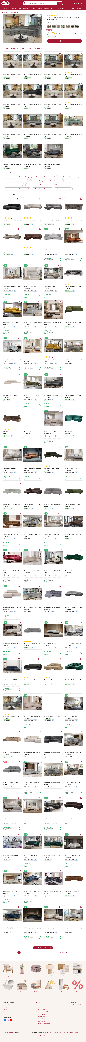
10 (49, 952)
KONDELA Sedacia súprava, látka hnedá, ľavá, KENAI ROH (41, 250)
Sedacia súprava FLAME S (31, 571)
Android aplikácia (78, 1004)
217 (19, 199)
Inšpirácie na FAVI (43, 1011)
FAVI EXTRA (41, 1019)
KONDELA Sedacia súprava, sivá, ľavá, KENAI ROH (59, 220)
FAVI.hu (61, 1032)
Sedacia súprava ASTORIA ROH (53, 534)
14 (81, 83)
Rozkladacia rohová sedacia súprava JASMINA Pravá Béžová (41, 752)
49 (40, 834)
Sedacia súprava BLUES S (31, 782)
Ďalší (54, 952)
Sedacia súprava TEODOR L (11, 322)
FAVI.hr (66, 1032)
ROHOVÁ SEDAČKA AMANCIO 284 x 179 (35, 819)
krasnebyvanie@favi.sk (12, 1004)
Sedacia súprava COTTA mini (52, 359)
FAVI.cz (46, 1032)
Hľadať (60, 3)
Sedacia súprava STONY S (11, 680)
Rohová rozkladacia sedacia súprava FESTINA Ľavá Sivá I (40, 643)
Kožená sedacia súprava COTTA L (33, 928)
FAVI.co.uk (32, 1035)
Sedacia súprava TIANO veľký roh (74, 643)
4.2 (57, 33)
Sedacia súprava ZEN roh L (11, 534)
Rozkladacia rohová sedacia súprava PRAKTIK (16, 220)
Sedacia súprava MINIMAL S (11, 643)
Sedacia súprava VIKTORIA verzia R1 (13, 286)
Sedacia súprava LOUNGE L (73, 250)
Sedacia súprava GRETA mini (52, 250)
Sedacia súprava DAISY (30, 855)
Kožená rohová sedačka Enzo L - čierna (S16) (57, 891)
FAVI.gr (44, 1035)
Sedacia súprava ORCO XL (52, 819)
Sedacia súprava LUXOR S (11, 468)
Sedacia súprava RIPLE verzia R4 (13, 607)
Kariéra (6, 1009)
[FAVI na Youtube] (11, 1020)
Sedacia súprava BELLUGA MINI (74, 855)
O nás (39, 1004)
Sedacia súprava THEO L (10, 891)
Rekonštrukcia (36, 8)
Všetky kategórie (77, 8)
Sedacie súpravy (13, 12)
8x (32, 677)
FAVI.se (76, 1032)
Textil (20, 8)
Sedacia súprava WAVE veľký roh (13, 359)
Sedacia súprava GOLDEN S (32, 716)
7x (11, 218)
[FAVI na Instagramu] (8, 1020)
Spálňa (68, 8)
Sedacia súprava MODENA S (11, 819)
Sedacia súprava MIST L (51, 432)
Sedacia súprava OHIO (71, 716)
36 (60, 513)
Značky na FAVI (42, 1009)
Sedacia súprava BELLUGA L (52, 928)
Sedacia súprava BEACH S (72, 468)
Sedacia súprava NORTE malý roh (34, 891)
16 (19, 83)
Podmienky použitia (43, 1021)
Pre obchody (41, 1016)
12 (60, 834)
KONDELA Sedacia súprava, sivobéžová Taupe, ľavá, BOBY (41, 220)
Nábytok (5, 8)
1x (56, 15)
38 (81, 761)
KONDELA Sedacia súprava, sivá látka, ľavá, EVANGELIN (19, 782)
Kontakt (6, 1007)
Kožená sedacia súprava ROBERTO (34, 468)
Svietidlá (26, 8)
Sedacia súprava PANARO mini (33, 322)
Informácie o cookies (44, 1023)
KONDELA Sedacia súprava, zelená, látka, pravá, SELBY (60, 468)
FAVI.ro (56, 1032)
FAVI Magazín (41, 1014)
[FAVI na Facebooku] (5, 1020)
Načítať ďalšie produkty (42, 947)
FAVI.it (72, 1032)
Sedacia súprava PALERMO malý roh (55, 571)
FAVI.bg (38, 1035)
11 (40, 301)
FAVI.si (48, 1035)
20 (40, 731)
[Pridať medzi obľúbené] (81, 113)
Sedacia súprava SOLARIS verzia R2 (34, 359)
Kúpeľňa (53, 8)
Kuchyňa (46, 8)
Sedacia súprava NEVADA (72, 782)
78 (40, 659)
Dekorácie (12, 8)
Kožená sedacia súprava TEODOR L (54, 643)
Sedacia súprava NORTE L (52, 286)
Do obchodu (65, 41)
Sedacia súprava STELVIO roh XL (33, 286)
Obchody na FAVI (42, 1007)
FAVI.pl (51, 1032)
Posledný (62, 952)
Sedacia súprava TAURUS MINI (53, 322)
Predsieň (63, 992)
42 (60, 265)
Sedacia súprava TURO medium (33, 395)
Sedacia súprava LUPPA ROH (11, 571)
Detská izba (50, 992)
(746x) (59, 33)
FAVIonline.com (8, 1032)
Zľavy (77, 992)
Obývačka (61, 8)
